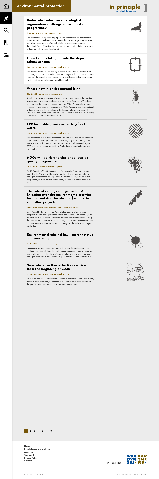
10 (52, 431)
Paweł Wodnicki (126, 474)
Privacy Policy (30, 457)
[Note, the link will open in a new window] (137, 459)
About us (28, 451)
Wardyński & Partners (36, 474)
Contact (28, 460)
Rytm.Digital (143, 474)
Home (27, 445)
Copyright (29, 454)
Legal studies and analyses (37, 448)
